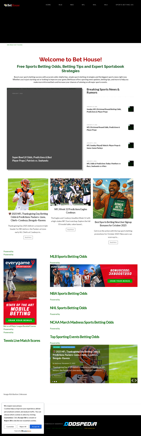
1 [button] (52, 381)
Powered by (8, 251)
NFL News (56, 347)
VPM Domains (89, 428)
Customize (10, 427)
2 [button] (54, 381)
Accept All (35, 427)
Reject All (23, 427)
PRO (98, 423)
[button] (132, 380)
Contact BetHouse (75, 428)
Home (48, 428)
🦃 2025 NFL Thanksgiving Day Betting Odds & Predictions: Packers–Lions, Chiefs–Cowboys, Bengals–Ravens (28, 217)
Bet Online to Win (59, 428)
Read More (28, 237)
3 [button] (56, 381)
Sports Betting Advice (67, 347)
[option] (28, 209)
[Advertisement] (70, 26)
